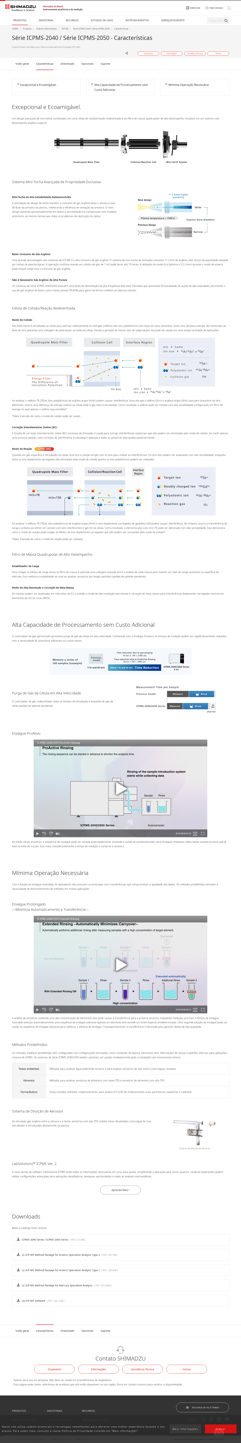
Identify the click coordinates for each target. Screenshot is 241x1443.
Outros (187, 1369)
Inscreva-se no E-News (205, 1407)
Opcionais (87, 63)
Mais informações (185, 1429)
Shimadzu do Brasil (53, 6)
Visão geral (22, 63)
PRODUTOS (19, 1410)
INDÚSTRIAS (54, 1410)
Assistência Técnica (142, 1369)
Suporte (105, 63)
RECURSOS (88, 1410)
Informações (98, 1369)
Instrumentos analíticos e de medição (63, 9)
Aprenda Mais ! (120, 1190)
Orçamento (54, 1369)
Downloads (67, 63)
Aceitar (220, 1429)
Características (44, 63)
